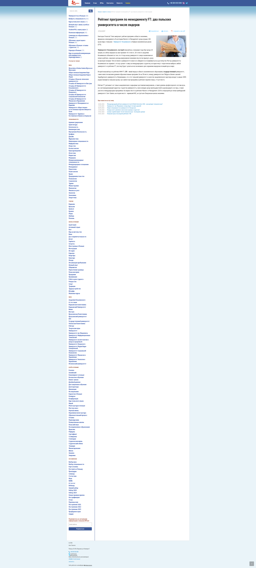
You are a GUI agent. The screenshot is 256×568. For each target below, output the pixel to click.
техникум (72, 446)
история (72, 251)
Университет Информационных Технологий (79, 336)
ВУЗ (70, 319)
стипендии (72, 439)
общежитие (73, 267)
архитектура (73, 125)
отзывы (71, 418)
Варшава (72, 204)
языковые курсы (74, 293)
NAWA (71, 481)
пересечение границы (76, 270)
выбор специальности (76, 464)
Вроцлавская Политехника (78, 314)
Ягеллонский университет (77, 364)
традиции (72, 286)
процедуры (73, 471)
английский (72, 373)
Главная (87, 3)
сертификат (73, 434)
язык (70, 479)
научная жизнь (74, 411)
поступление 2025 (75, 509)
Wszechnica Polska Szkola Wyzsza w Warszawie (80, 69)
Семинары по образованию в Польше (78, 36)
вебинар (72, 486)
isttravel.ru (71, 561)
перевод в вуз (73, 502)
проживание (73, 277)
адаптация (72, 225)
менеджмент (73, 167)
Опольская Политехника (77, 324)
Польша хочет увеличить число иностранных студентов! (123, 110)
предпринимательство (76, 176)
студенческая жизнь (75, 441)
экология (72, 193)
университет (73, 331)
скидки (71, 514)
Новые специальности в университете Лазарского (121, 108)
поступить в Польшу (76, 469)
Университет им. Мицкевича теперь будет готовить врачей (124, 106)
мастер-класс (73, 408)
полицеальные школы (76, 422)
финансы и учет (74, 190)
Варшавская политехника (77, 305)
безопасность (73, 127)
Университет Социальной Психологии (77, 352)
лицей (71, 403)
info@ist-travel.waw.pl (74, 559)
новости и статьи (107, 12)
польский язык (74, 425)
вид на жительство (75, 232)
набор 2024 (73, 493)
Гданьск (71, 209)
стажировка (73, 437)
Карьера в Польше (76, 50)
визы (70, 234)
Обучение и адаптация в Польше (77, 41)
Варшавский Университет (77, 307)
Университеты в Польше (78, 16)
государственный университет (79, 321)
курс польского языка (76, 401)
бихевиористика (74, 129)
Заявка (128, 3)
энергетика (72, 198)
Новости (119, 3)
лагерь (71, 260)
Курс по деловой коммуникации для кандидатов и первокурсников (79, 55)
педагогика (73, 169)
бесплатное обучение (76, 377)
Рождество (72, 282)
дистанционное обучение (78, 384)
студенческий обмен (76, 444)
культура (72, 258)
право (71, 174)
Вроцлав (72, 207)
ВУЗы (102, 3)
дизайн (71, 136)
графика (71, 134)
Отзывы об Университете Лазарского (77, 91)
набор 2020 (73, 490)
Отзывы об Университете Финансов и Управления (77, 100)
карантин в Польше (75, 394)
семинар (72, 474)
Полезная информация (78, 32)
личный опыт (73, 265)
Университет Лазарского (77, 344)
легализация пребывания (77, 263)
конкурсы (72, 396)
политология (73, 172)
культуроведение (75, 151)
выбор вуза (73, 462)
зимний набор (73, 488)
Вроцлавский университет (78, 316)
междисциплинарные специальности (76, 161)
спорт (71, 284)
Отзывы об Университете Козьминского (77, 87)
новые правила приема (76, 495)
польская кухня (74, 272)
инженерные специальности (78, 141)
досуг (71, 239)
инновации (72, 389)
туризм (71, 183)
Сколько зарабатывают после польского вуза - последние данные (126, 112)
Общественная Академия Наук (79, 73)
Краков (71, 211)
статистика (72, 476)
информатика (73, 144)
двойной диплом (74, 382)
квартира (72, 256)
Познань (71, 218)
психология (73, 179)
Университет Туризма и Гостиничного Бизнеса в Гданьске (80, 115)
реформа (72, 432)
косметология (74, 148)
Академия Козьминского (77, 300)
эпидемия (72, 455)
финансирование (74, 448)
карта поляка (73, 467)
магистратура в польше (77, 406)
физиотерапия (74, 186)
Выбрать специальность (78, 19)
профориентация (75, 512)
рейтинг (71, 326)
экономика (72, 195)
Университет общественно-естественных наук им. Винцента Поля (80, 109)
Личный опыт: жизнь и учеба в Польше (79, 26)
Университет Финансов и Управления (77, 356)
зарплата (72, 241)
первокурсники (74, 420)
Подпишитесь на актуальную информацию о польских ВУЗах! (79, 520)
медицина (72, 158)
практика (72, 429)
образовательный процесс (78, 415)
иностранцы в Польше (76, 246)
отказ (71, 500)
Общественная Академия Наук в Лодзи (80, 76)
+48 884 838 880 (175, 3)
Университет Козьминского (122, 42)
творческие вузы (74, 328)
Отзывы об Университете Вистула (80, 83)
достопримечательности (77, 237)
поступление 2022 (75, 507)
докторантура (74, 387)
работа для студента (76, 279)
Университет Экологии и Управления (77, 360)
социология (73, 181)
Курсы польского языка (78, 22)
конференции (73, 399)
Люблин (71, 216)
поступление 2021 (75, 505)
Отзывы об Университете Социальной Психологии (77, 96)
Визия (71, 309)
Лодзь (71, 214)
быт (70, 230)
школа (71, 451)
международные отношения (79, 164)
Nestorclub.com (89, 565)
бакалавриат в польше (76, 375)
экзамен (71, 453)
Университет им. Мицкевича (78, 333)
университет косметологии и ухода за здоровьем (79, 341)
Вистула (71, 312)
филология (72, 188)
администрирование (76, 122)
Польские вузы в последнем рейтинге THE (119, 114)
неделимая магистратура (77, 413)
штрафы (72, 291)
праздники (72, 275)
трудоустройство (75, 289)
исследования (74, 392)
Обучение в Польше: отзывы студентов (78, 46)
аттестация (73, 302)
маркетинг (72, 155)
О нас (95, 3)
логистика (72, 153)
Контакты (110, 3)
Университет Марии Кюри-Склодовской (78, 347)
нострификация (74, 497)
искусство (72, 146)
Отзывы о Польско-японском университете (79, 80)
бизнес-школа (73, 380)
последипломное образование (79, 427)
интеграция (73, 248)
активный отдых (74, 227)
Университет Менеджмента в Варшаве (79, 104)
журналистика (73, 139)
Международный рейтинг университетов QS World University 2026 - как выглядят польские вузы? (135, 104)
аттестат (72, 483)
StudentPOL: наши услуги (78, 29)
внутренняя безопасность (78, 132)
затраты (72, 244)
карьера (71, 253)
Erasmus (71, 370)
